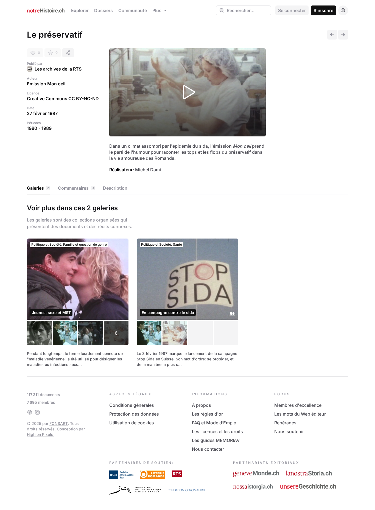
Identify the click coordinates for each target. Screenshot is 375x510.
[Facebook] (29, 412)
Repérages (285, 422)
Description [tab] (115, 188)
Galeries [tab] (38, 188)
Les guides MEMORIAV (216, 440)
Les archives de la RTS (58, 69)
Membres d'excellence (297, 405)
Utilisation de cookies (131, 422)
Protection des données (134, 414)
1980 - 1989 (39, 128)
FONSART (58, 423)
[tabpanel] (187, 285)
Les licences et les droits (217, 431)
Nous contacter (208, 449)
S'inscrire (323, 10)
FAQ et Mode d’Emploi (214, 422)
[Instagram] (37, 412)
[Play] (187, 92)
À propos (201, 405)
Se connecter (292, 10)
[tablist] (187, 188)
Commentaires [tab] (76, 188)
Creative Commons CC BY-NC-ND (63, 98)
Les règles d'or (207, 414)
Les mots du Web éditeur (300, 414)
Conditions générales (131, 405)
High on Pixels (40, 434)
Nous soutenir (289, 431)
